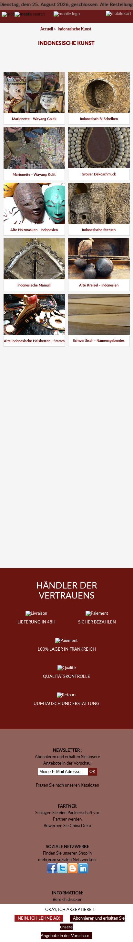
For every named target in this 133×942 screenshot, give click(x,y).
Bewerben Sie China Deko (67, 826)
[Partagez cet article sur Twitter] (73, 355)
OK (92, 771)
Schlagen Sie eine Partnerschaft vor (67, 813)
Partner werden (67, 819)
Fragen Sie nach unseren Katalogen (67, 785)
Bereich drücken (67, 899)
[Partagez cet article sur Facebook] (56, 355)
